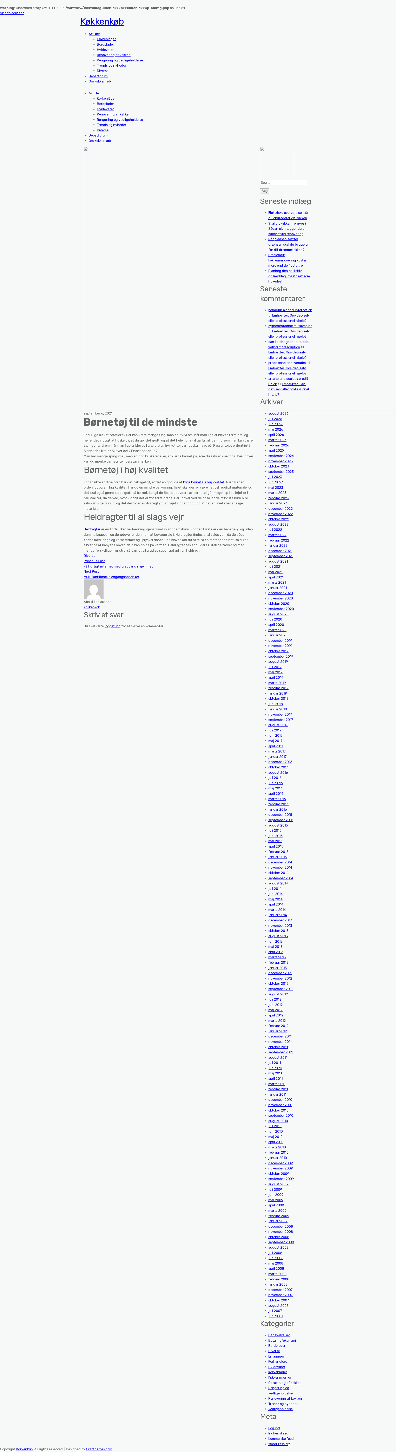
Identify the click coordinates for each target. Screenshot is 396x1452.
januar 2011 (277, 1094)
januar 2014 (277, 915)
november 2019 (280, 646)
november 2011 (280, 1042)
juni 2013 (275, 941)
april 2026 (276, 435)
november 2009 (280, 1168)
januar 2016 (277, 809)
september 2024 (281, 456)
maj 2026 (275, 429)
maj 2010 (275, 1137)
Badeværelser (279, 1335)
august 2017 (278, 725)
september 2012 (280, 989)
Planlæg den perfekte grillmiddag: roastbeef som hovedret (289, 276)
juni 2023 (275, 482)
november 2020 (280, 598)
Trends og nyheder (111, 65)
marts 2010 (277, 1147)
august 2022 (278, 524)
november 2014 (280, 867)
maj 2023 (275, 488)
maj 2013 (275, 947)
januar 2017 (277, 757)
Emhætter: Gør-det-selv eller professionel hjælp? (288, 389)
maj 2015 (275, 841)
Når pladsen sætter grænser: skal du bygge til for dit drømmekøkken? (288, 244)
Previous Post (94, 561)
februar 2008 (278, 1279)
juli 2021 (275, 567)
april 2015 (275, 846)
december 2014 (280, 862)
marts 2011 (276, 1084)
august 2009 (278, 1184)
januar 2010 (277, 1158)
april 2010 (275, 1142)
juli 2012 (275, 999)
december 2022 (280, 509)
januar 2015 (277, 857)
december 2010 (280, 1100)
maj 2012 (275, 1010)
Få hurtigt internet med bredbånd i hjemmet (118, 566)
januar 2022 (278, 546)
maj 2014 (275, 899)
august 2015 (278, 825)
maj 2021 (275, 572)
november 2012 (280, 978)
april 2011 (275, 1079)
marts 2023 (277, 493)
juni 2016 (275, 783)
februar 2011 (278, 1089)
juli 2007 (275, 1311)
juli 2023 (275, 477)
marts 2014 (277, 910)
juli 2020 (275, 619)
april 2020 (276, 625)
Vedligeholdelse (280, 1409)
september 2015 (280, 820)
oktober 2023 (278, 466)
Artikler (94, 34)
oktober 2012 (278, 984)
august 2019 (278, 662)
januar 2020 (278, 635)
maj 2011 (275, 1073)
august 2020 (278, 614)
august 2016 (278, 773)
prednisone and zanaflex (287, 363)
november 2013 (280, 926)
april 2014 (275, 904)
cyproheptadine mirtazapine (290, 326)
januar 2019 (277, 693)
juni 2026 (275, 424)
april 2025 (276, 450)
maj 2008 (275, 1263)
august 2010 (278, 1121)
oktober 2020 (278, 604)
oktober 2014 (278, 873)
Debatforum (98, 76)
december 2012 (280, 973)
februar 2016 (278, 804)
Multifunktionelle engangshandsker (111, 577)
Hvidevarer (105, 50)
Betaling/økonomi (282, 1340)
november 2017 (280, 714)
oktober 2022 (278, 519)
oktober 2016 (278, 767)
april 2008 (276, 1269)
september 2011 (280, 1052)
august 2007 (278, 1306)
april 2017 (275, 746)
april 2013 (275, 952)
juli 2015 (274, 831)
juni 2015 (275, 836)
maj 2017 (275, 741)
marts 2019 (277, 683)
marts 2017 (277, 751)
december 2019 (280, 641)
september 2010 (280, 1116)
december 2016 (280, 762)
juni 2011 (275, 1068)
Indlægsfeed (278, 1433)
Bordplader (105, 44)
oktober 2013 (278, 931)
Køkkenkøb (102, 21)
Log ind (274, 1428)
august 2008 (278, 1247)
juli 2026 (275, 419)
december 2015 (280, 815)
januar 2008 (278, 1284)
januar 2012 (277, 1031)
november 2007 (280, 1295)
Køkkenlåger (106, 39)
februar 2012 (278, 1026)
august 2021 (278, 561)
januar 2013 (277, 968)
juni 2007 (275, 1316)
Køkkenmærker (279, 1377)
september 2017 (280, 720)
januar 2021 (277, 588)
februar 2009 (278, 1216)
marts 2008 (277, 1274)
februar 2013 (278, 962)
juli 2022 (275, 530)
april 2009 (276, 1205)
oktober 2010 (278, 1110)
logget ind (112, 626)
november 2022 (280, 514)
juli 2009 (275, 1190)
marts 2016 (277, 799)
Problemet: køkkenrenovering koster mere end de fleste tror (287, 260)
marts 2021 (277, 582)
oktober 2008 (278, 1237)
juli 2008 (275, 1253)
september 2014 (280, 878)
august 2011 (277, 1058)
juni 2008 (275, 1258)
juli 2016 (275, 778)
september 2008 (281, 1242)
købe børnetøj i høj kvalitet (203, 482)
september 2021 (280, 556)
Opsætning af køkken (285, 1383)
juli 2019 (275, 667)
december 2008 (280, 1226)
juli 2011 (274, 1063)
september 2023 (281, 472)
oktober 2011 (278, 1047)
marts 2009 (277, 1211)
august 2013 (278, 936)
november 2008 (280, 1232)
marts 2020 (277, 630)
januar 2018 (277, 709)
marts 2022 (277, 535)
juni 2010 (275, 1131)
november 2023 (280, 461)
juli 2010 (275, 1126)
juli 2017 (274, 730)
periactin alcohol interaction (290, 310)
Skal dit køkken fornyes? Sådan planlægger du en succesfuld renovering (287, 228)
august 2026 (278, 414)
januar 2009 (278, 1221)
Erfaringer (276, 1356)
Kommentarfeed (281, 1439)
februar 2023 (278, 498)
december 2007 (280, 1290)
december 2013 (280, 920)
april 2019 (275, 677)
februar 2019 (278, 688)
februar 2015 (278, 852)
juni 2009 (275, 1195)
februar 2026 (278, 445)
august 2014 (278, 883)
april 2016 (275, 794)
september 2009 (281, 1179)
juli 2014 (275, 889)
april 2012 (275, 1015)
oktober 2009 (278, 1174)
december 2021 (280, 551)
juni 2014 (275, 894)
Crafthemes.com (99, 1449)
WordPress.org (279, 1444)
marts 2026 (277, 440)
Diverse (102, 71)
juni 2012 (275, 1005)
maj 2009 (275, 1200)
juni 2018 (275, 704)
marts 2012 (277, 1021)
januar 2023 (277, 503)
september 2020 (281, 609)
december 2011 (280, 1036)
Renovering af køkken (114, 55)
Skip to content (12, 13)
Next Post (91, 571)
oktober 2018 (278, 699)
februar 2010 (278, 1152)
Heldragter (92, 529)
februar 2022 (278, 540)
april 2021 (275, 577)
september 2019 (280, 656)
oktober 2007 (278, 1300)
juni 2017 (275, 735)
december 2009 (280, 1163)
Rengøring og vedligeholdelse (120, 60)
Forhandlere (277, 1362)
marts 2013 (277, 957)
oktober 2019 (278, 651)
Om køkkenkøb (100, 81)
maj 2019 (275, 672)
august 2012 (278, 994)
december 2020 (280, 593)
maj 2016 (275, 788)
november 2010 (280, 1105)
